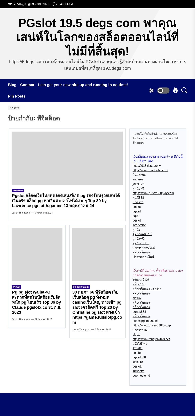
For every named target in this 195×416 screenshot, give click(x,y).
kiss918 (138, 362)
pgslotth (18, 190)
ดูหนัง (136, 229)
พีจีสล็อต (16, 287)
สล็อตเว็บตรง (141, 252)
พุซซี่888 (138, 197)
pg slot (137, 352)
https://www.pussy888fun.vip (152, 325)
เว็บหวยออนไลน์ (143, 257)
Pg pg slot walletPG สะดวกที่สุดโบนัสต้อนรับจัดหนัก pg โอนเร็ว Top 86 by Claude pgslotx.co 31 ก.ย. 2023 (36, 302)
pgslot (137, 206)
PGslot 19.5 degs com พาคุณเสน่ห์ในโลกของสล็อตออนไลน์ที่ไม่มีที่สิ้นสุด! (97, 37)
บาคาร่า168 (141, 330)
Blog (12, 85)
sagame (138, 179)
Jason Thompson (21, 212)
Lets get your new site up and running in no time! (83, 85)
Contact (27, 85)
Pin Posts (16, 96)
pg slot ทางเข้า (81, 287)
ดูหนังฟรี (138, 188)
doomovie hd (141, 375)
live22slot (139, 225)
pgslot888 (139, 357)
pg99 (136, 216)
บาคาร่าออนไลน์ (144, 247)
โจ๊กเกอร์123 (141, 279)
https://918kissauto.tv (147, 165)
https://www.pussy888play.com (153, 193)
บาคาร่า (138, 202)
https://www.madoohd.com (150, 170)
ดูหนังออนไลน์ (142, 234)
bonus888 (139, 311)
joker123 (138, 184)
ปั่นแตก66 (139, 174)
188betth (138, 371)
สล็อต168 (139, 284)
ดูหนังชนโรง (141, 243)
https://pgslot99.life (145, 320)
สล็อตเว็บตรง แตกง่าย (147, 289)
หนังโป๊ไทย (140, 343)
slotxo (137, 334)
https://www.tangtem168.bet (151, 339)
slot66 (137, 298)
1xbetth (137, 348)
